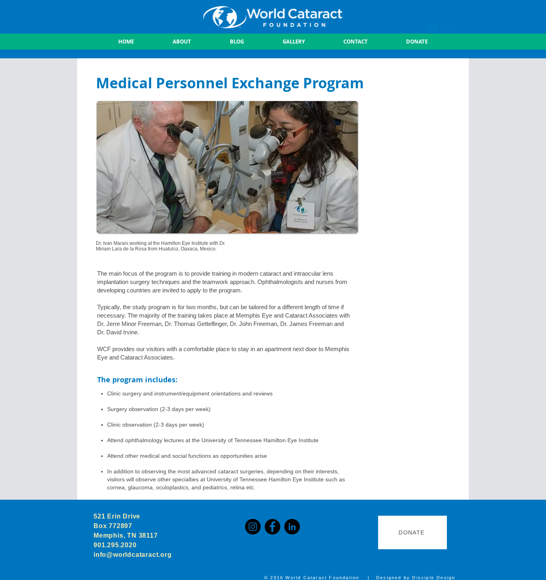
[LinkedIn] (292, 526)
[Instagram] (253, 526)
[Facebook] (272, 526)
